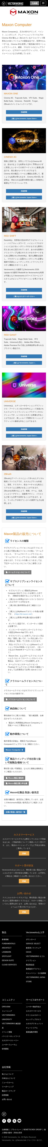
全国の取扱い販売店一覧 (15, 812)
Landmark (6, 952)
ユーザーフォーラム (9, 1045)
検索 (36, 3)
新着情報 (5, 939)
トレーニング (7, 1011)
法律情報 (5, 1130)
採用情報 (5, 1095)
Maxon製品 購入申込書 (17, 783)
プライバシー (16, 1130)
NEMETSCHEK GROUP (32, 1130)
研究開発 (5, 1049)
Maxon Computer (13, 750)
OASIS (28, 952)
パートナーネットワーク (11, 1036)
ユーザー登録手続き (33, 1007)
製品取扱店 (30, 965)
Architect (6, 948)
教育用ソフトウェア (33, 948)
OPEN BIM (6, 1007)
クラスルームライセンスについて (21, 699)
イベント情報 (7, 1032)
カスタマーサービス (33, 1011)
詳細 (24, 853)
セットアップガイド (33, 1019)
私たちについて (8, 1074)
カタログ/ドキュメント (34, 1024)
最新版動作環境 (32, 1032)
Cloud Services (9, 965)
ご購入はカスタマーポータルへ (24, 296)
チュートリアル (32, 1028)
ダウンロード (31, 939)
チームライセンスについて (19, 572)
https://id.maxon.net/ (23, 614)
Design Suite (8, 960)
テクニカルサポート (33, 1015)
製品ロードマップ (8, 1091)
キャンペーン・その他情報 (36, 973)
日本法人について (8, 1078)
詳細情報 (24, 112)
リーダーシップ (8, 1087)
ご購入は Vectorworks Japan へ (24, 363)
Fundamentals (8, 944)
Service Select (33, 944)
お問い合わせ (7, 1099)
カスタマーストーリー (10, 1040)
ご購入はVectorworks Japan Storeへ (24, 118)
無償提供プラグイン (33, 969)
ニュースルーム (8, 1083)
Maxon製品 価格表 (16, 778)
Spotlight (6, 956)
